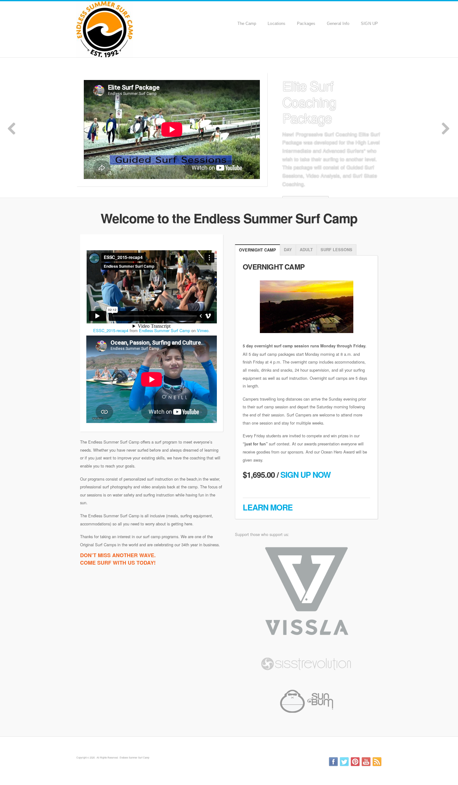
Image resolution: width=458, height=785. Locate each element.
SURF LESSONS (336, 249)
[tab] (257, 250)
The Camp (246, 23)
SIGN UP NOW (305, 474)
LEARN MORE (268, 507)
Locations (276, 23)
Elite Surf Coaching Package (309, 101)
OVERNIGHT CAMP (257, 250)
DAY (288, 249)
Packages (306, 23)
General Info (338, 23)
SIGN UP (369, 23)
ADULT (306, 249)
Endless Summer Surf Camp (139, 29)
